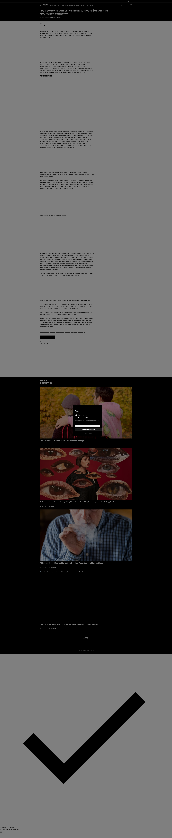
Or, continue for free (87, 433)
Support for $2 (87, 426)
